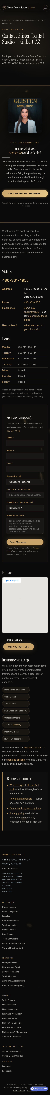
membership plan (33, 747)
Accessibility (19, 1090)
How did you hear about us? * (21, 502)
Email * (10, 463)
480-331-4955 (15, 280)
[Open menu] (45, 7)
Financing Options (10, 1009)
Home (5, 21)
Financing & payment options (25, 808)
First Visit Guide (9, 1004)
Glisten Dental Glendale (12, 1056)
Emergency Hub (9, 962)
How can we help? (15, 515)
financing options (15, 759)
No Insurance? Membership (14, 1032)
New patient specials (20, 798)
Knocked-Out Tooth (11, 967)
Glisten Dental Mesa (11, 1051)
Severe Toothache (10, 971)
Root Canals (7, 934)
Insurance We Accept (12, 1014)
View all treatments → (12, 948)
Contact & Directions (11, 1036)
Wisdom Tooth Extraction (13, 943)
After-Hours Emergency (13, 985)
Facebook (6, 1071)
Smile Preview (8, 1000)
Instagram (6, 1066)
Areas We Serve (9, 1018)
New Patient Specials (12, 1023)
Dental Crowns (9, 929)
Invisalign (6, 916)
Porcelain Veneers (10, 920)
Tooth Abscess (9, 976)
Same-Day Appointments (13, 981)
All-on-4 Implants (10, 911)
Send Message (18, 542)
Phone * (10, 450)
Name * (10, 437)
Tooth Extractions (10, 938)
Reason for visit (14, 476)
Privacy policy (17, 813)
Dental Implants (9, 907)
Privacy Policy (20, 1088)
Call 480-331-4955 (18, 646)
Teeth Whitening (9, 925)
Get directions (14, 640)
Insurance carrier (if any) (18, 489)
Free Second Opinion (11, 1027)
